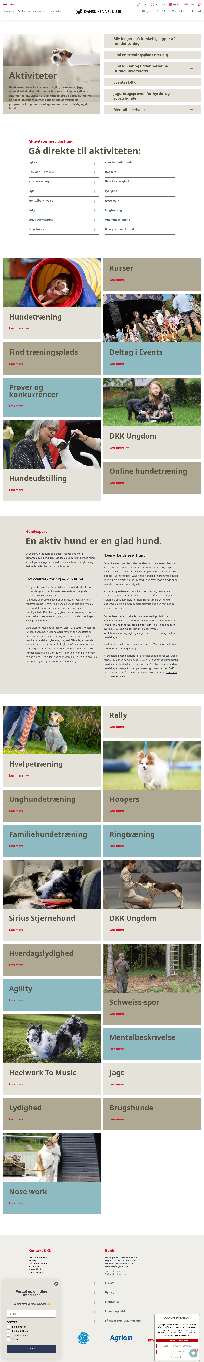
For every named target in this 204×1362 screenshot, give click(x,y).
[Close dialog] (56, 1283)
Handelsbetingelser (115, 1271)
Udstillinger (144, 11)
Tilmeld (31, 1348)
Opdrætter (24, 11)
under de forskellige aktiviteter (134, 624)
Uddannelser (55, 11)
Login (144, 4)
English (176, 4)
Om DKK (161, 11)
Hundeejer (9, 11)
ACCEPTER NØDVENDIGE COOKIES (177, 1346)
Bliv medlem (179, 11)
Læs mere (177, 1357)
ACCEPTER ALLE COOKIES (177, 1340)
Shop (191, 4)
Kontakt (196, 11)
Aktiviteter (39, 11)
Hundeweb (160, 4)
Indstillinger (177, 1351)
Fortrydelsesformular (115, 1274)
